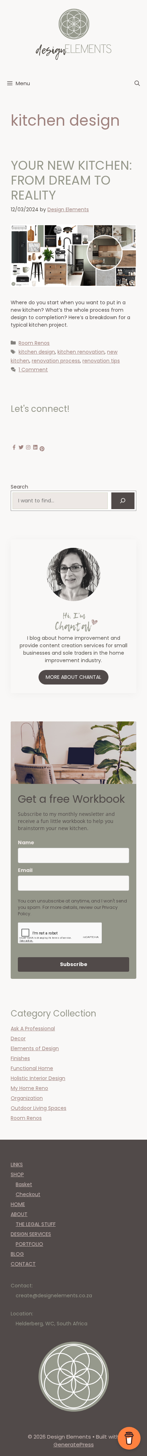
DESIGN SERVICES (31, 1234)
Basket (24, 1184)
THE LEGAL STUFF (36, 1224)
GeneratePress (74, 1444)
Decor (18, 1038)
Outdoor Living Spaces (38, 1108)
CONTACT (23, 1263)
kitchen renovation (81, 351)
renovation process (56, 360)
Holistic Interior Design (38, 1078)
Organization (27, 1098)
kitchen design (37, 351)
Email (25, 870)
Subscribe (73, 964)
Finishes (20, 1058)
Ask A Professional (33, 1028)
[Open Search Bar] (137, 83)
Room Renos (34, 343)
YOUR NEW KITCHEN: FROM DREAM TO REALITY (71, 180)
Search (19, 486)
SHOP (17, 1174)
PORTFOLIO (29, 1244)
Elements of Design (35, 1048)
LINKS (17, 1164)
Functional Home (32, 1068)
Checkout (28, 1194)
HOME (18, 1204)
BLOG (17, 1254)
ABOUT (19, 1214)
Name (26, 842)
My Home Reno (29, 1088)
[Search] (123, 500)
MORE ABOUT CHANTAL (73, 677)
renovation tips (101, 360)
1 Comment (33, 369)
